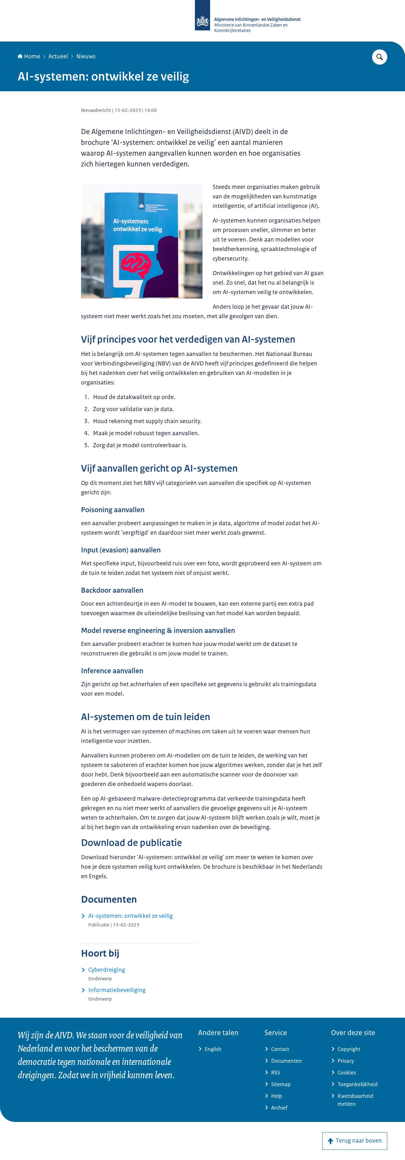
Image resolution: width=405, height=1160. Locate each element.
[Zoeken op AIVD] (379, 57)
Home (32, 56)
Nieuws (86, 56)
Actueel (58, 56)
